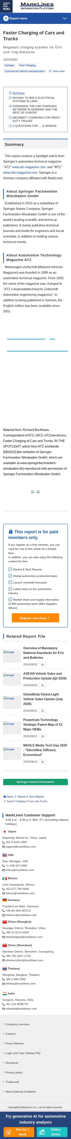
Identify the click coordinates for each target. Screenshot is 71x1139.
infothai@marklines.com (21, 983)
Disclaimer (12, 1062)
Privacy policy (14, 1072)
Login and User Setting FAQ (23, 1053)
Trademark (12, 1081)
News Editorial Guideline (21, 1091)
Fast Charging (27, 65)
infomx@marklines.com (20, 893)
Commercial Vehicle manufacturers (25, 71)
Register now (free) (33, 618)
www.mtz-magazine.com (20, 172)
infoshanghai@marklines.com (24, 936)
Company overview (17, 1024)
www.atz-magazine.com (29, 167)
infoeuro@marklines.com (21, 915)
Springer (9, 65)
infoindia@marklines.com (21, 1008)
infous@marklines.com (20, 869)
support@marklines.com (21, 846)
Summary (19, 92)
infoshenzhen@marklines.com (24, 960)
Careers (11, 1033)
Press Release (15, 1043)
